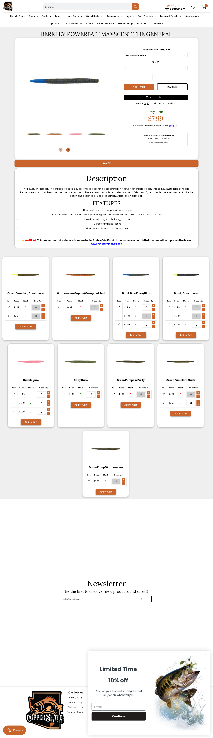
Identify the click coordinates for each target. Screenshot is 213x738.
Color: (155, 49)
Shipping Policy (75, 707)
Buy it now (172, 87)
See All (106, 163)
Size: (155, 62)
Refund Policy (75, 702)
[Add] (162, 77)
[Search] (135, 6)
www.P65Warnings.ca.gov (106, 243)
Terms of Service (75, 712)
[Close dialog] (206, 654)
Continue (119, 716)
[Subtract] (149, 77)
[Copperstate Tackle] (7, 6)
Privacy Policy (75, 697)
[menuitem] (178, 12)
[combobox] (88, 6)
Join (140, 599)
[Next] (68, 149)
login (146, 103)
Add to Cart (139, 87)
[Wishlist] (193, 6)
